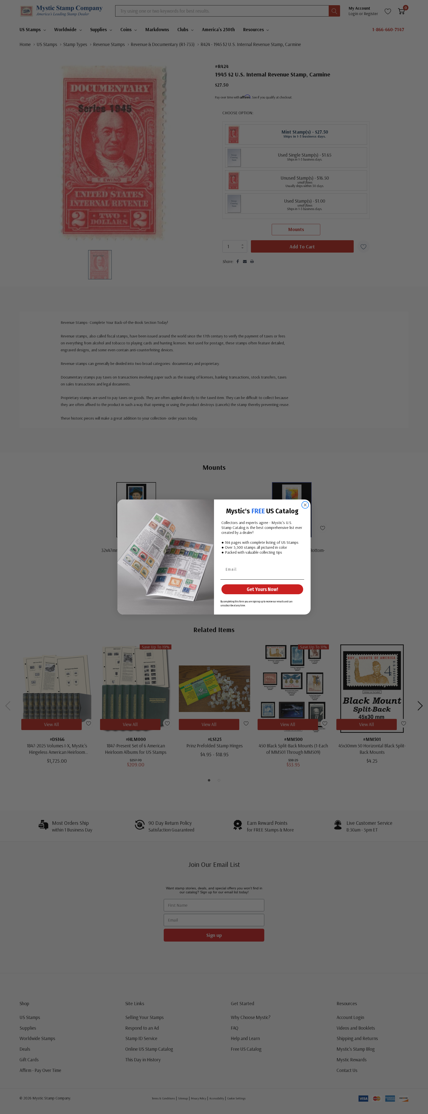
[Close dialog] (305, 505)
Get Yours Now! (262, 589)
